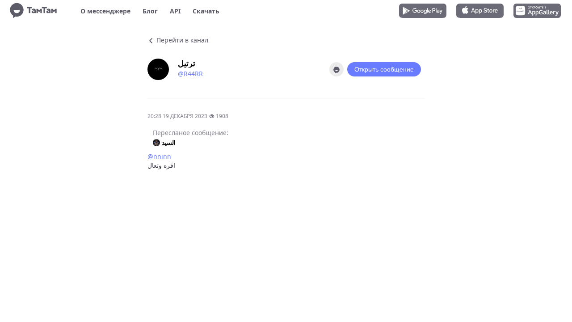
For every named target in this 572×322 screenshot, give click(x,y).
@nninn (159, 156)
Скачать (206, 11)
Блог (150, 11)
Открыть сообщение (384, 69)
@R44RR (190, 73)
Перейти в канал (181, 40)
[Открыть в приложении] (336, 69)
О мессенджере (105, 11)
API (175, 11)
